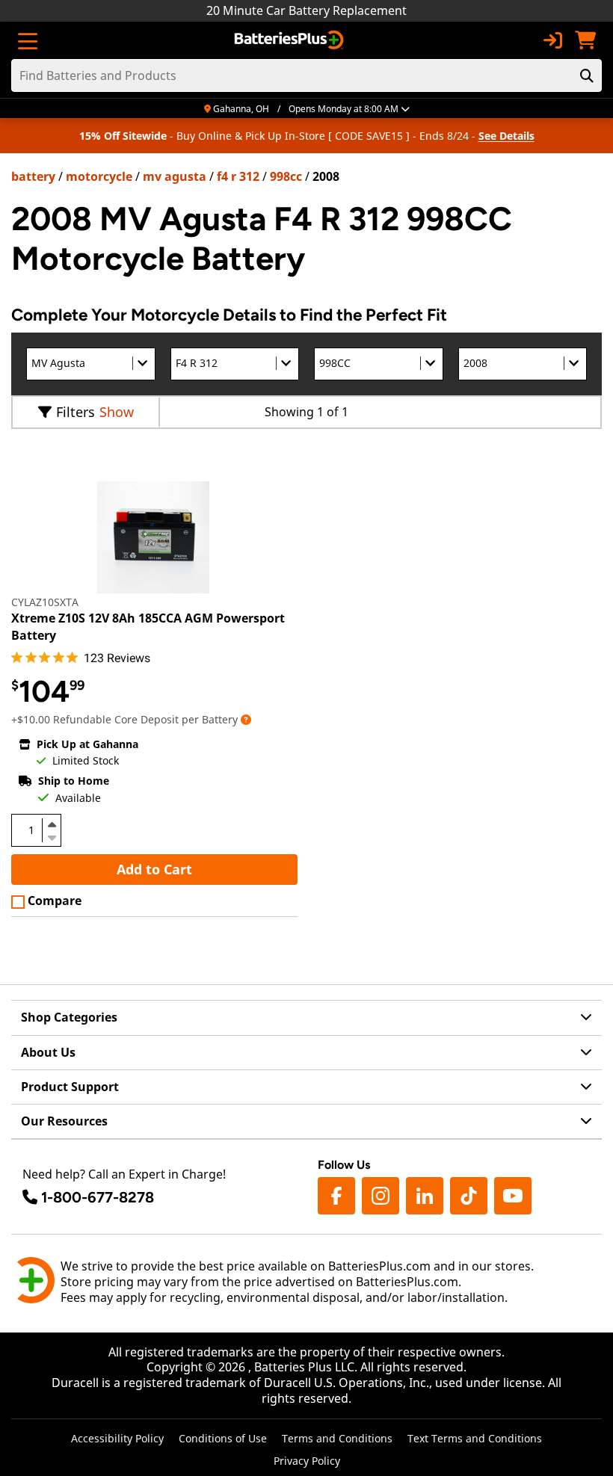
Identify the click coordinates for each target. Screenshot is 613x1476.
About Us (48, 1052)
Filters (75, 412)
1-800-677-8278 (97, 1197)
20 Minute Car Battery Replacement (306, 10)
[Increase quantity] (52, 824)
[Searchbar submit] (587, 75)
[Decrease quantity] (52, 836)
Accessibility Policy (117, 1438)
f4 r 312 (238, 176)
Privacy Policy (307, 1461)
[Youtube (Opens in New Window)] (513, 1195)
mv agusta (174, 176)
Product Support (70, 1086)
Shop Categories (69, 1017)
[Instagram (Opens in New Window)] (380, 1195)
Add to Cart (154, 869)
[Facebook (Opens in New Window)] (336, 1195)
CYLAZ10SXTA (44, 602)
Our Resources (64, 1121)
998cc (286, 176)
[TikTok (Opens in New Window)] (468, 1195)
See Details (506, 136)
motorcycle (99, 176)
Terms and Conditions (337, 1438)
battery (33, 176)
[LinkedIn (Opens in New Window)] (424, 1195)
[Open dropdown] (246, 719)
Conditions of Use (223, 1438)
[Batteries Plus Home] (290, 40)
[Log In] (552, 40)
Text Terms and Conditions (474, 1438)
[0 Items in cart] (585, 40)
